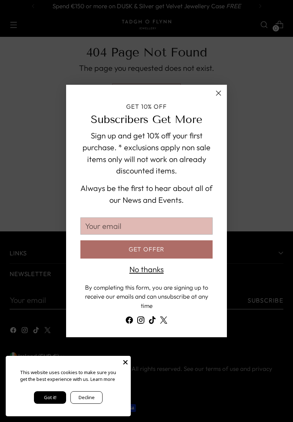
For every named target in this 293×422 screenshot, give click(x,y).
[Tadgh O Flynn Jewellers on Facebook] (129, 322)
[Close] (218, 93)
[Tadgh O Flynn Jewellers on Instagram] (140, 322)
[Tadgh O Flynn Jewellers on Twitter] (163, 322)
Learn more (102, 379)
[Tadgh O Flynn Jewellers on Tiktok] (152, 322)
